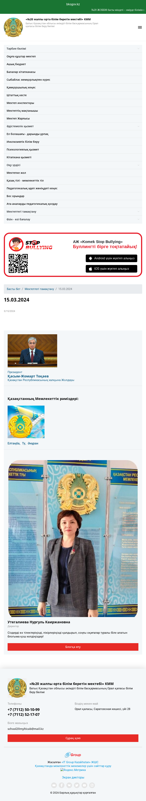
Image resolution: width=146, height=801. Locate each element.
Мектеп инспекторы (20, 103)
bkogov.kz (73, 4)
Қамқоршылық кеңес (21, 87)
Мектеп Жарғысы (18, 118)
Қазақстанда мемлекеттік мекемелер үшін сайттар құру (73, 766)
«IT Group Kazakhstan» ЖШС (80, 762)
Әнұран (33, 443)
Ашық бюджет (16, 64)
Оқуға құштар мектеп (21, 56)
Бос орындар (15, 196)
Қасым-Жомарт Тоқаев (28, 376)
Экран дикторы (73, 777)
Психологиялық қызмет (23, 149)
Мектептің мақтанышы (22, 110)
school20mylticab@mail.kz (26, 729)
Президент (15, 372)
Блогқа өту (73, 647)
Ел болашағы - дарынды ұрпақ (27, 134)
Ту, (24, 443)
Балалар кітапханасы (21, 72)
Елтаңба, (14, 443)
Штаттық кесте (17, 95)
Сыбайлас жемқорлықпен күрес (28, 79)
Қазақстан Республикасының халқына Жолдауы (41, 380)
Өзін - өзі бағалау (18, 219)
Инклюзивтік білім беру (23, 141)
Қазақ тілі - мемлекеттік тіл (25, 180)
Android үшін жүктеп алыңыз (114, 258)
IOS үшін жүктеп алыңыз (111, 268)
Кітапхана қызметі (19, 157)
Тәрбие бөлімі (16, 48)
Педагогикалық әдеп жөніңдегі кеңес (32, 188)
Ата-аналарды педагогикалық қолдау (32, 204)
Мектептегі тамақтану (21, 211)
